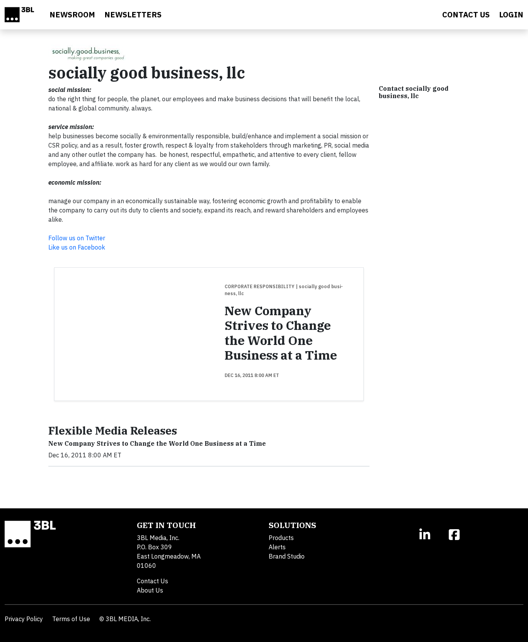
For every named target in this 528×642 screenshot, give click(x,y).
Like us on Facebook (76, 247)
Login (511, 14)
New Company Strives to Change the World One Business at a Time (281, 332)
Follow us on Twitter (76, 238)
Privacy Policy (24, 619)
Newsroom (72, 14)
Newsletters (133, 14)
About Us (150, 590)
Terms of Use (71, 619)
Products (281, 538)
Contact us (466, 14)
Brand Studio (287, 556)
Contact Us (152, 581)
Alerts (277, 547)
